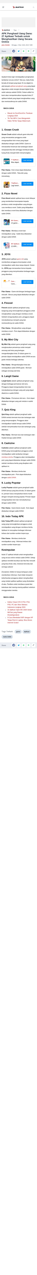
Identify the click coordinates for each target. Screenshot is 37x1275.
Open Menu (3, 7)
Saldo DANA (7, 637)
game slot (20, 259)
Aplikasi (26, 632)
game (18, 632)
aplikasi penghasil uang (18, 86)
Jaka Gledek (6, 45)
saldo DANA (11, 477)
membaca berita (7, 457)
